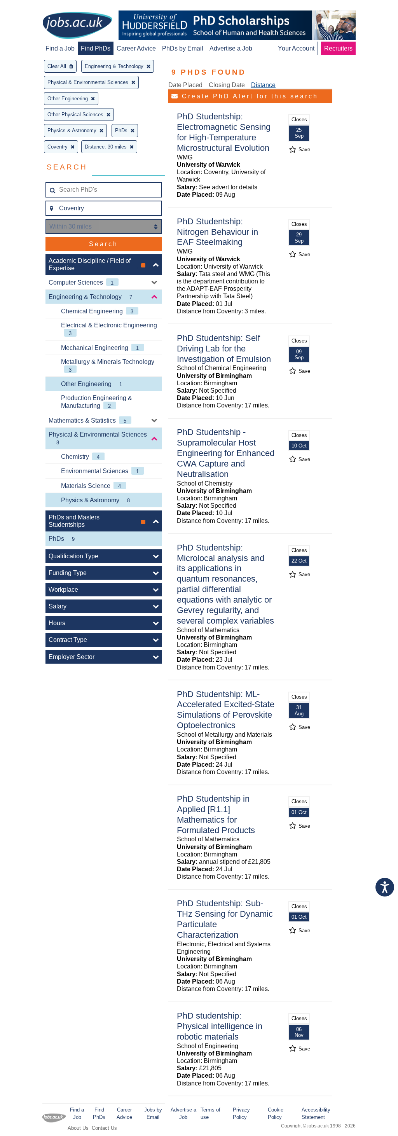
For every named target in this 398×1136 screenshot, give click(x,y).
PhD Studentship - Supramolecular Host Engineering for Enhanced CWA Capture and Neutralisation (225, 453)
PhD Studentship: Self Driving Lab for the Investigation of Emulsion (224, 348)
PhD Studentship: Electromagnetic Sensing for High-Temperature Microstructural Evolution (224, 132)
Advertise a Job (230, 48)
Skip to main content (31, 6)
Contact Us (104, 1128)
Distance (263, 85)
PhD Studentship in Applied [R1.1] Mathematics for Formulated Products (216, 814)
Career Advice (136, 48)
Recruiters (338, 48)
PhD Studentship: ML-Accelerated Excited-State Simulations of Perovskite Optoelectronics (225, 710)
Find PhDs (95, 48)
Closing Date (227, 85)
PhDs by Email (182, 48)
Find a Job (60, 48)
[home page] (77, 26)
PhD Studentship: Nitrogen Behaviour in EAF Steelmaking (217, 232)
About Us (78, 1128)
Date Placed (185, 85)
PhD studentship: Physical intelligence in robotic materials (219, 1026)
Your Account (296, 48)
